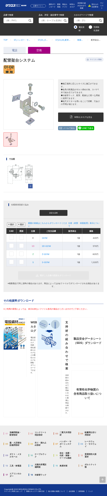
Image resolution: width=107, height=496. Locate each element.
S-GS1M (45, 262)
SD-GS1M (46, 246)
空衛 (39, 50)
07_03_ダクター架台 (43, 40)
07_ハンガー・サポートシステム (22, 40)
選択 (12, 224)
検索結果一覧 (81, 40)
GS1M (44, 238)
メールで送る (69, 128)
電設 (14, 50)
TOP (5, 40)
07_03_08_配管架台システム (63, 40)
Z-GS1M (45, 254)
